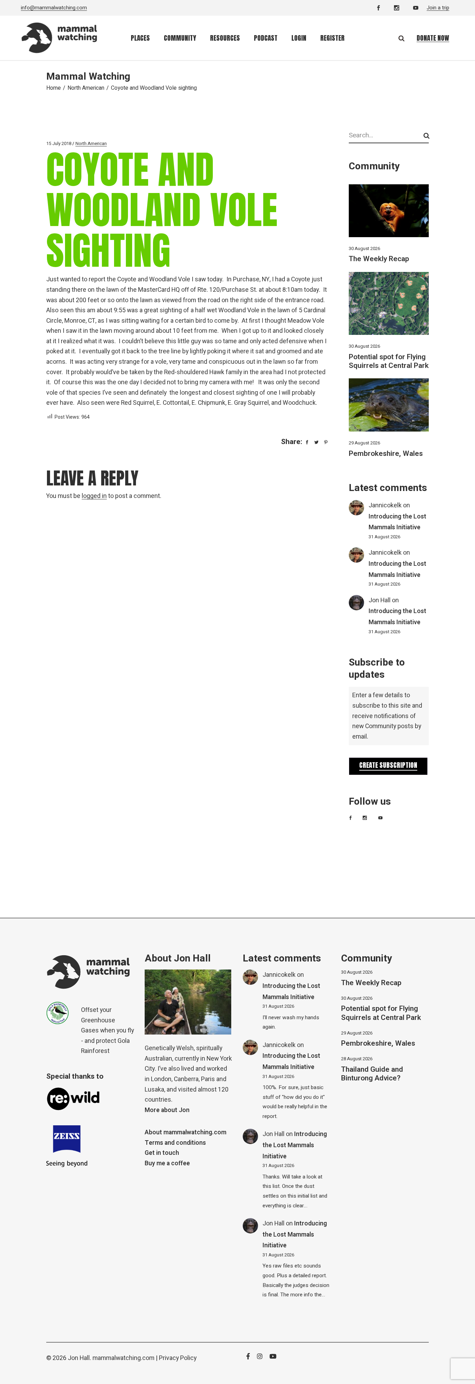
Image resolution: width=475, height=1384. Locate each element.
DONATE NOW (433, 38)
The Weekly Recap (379, 259)
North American (85, 88)
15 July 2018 (58, 143)
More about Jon (167, 1110)
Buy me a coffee (167, 1163)
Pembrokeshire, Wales (386, 453)
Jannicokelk (385, 505)
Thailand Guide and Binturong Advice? (372, 1074)
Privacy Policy (177, 1358)
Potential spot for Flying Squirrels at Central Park (389, 361)
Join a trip (438, 7)
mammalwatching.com (123, 1358)
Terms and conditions (175, 1142)
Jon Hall (380, 600)
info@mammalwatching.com (54, 7)
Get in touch (162, 1153)
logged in (94, 496)
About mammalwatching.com (185, 1132)
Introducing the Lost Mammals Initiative (295, 1145)
